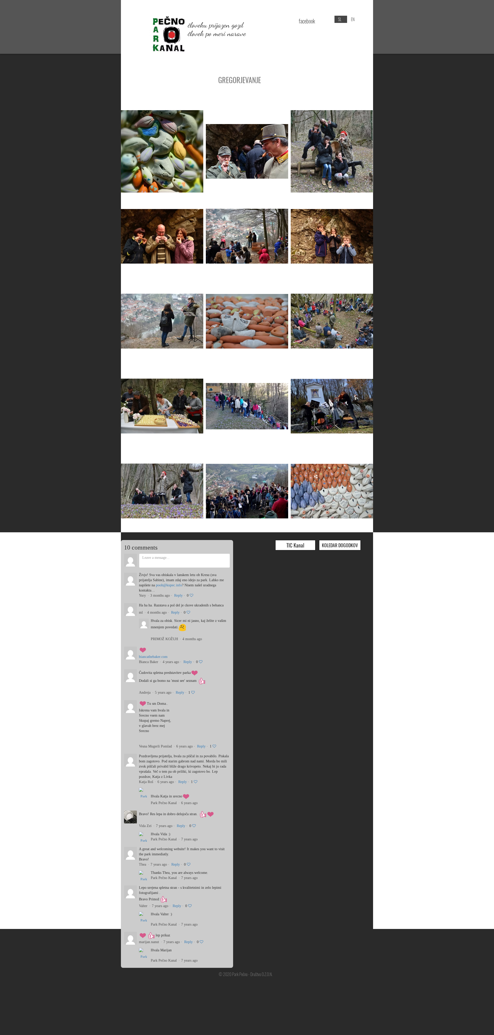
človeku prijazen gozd (215, 24)
